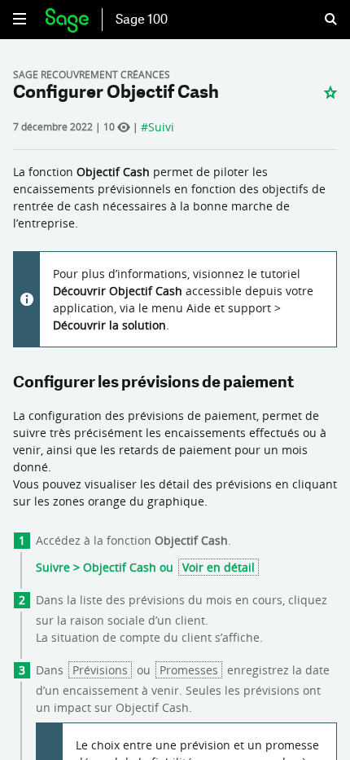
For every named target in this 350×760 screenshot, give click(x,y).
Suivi (161, 127)
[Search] (320, 19)
